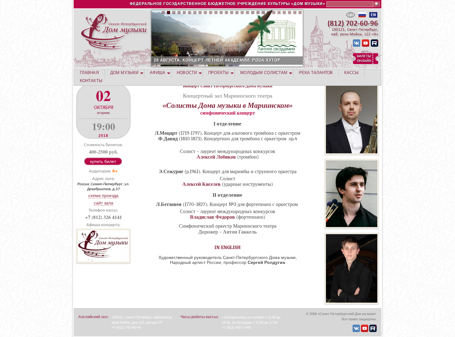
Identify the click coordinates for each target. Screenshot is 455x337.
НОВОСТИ (187, 72)
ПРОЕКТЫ (218, 72)
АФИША (157, 72)
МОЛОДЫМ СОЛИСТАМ (263, 72)
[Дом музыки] (103, 262)
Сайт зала (103, 202)
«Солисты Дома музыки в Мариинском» (227, 105)
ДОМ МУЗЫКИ (124, 72)
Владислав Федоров (212, 217)
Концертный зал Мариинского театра (227, 95)
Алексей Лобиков (216, 157)
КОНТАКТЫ (91, 80)
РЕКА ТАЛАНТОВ (316, 72)
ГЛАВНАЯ (89, 72)
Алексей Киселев (201, 184)
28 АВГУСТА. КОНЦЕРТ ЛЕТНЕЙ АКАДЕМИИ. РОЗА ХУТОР (217, 60)
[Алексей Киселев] (351, 227)
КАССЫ (351, 72)
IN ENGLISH (227, 247)
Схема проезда (103, 195)
